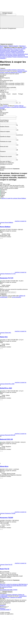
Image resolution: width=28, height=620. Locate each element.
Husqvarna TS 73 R (6, 278)
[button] (14, 36)
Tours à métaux (15, 50)
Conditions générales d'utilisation (9, 594)
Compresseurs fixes (22, 54)
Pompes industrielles (11, 51)
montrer (3, 167)
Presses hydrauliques (18, 56)
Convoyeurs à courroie (11, 54)
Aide (11, 589)
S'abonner (3, 294)
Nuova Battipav (5, 226)
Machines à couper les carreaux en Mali (10, 584)
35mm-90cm (4, 466)
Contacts (15, 589)
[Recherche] (12, 22)
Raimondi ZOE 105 (6, 439)
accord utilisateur (16, 297)
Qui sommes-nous (5, 589)
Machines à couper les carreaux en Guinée (13, 585)
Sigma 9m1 (4, 337)
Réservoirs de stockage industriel (9, 55)
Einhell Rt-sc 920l (6, 388)
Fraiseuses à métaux (10, 52)
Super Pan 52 (4, 569)
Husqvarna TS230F (6, 517)
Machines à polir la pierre (14, 48)
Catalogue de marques (16, 597)
